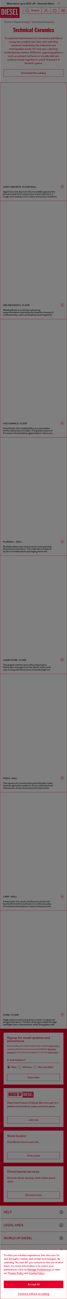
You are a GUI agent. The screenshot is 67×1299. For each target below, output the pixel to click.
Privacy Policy (16, 1273)
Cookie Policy (36, 1273)
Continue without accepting (33, 1293)
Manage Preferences (39, 1269)
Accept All (33, 1284)
